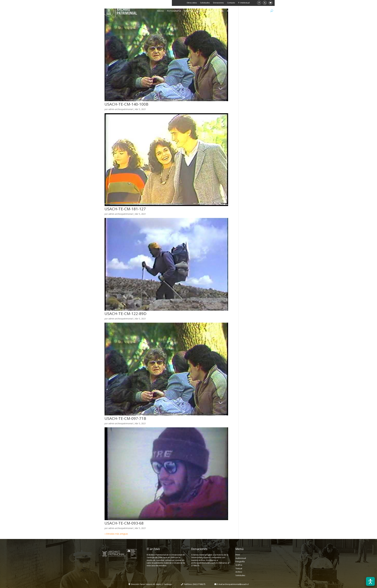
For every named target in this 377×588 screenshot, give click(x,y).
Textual (219, 11)
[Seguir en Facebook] (259, 3)
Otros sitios (192, 3)
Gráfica (188, 11)
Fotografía (174, 11)
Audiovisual (203, 11)
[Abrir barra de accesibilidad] (370, 581)
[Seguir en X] (265, 3)
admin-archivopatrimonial (120, 109)
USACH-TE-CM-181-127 (125, 208)
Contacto (231, 3)
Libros (247, 11)
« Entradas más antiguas (116, 533)
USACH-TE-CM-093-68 (124, 523)
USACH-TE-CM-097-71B (125, 418)
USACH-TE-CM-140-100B (126, 104)
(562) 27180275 (199, 584)
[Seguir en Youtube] (270, 3)
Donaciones (218, 3)
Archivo (232, 11)
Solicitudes (205, 3)
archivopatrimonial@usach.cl (236, 584)
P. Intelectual (244, 3)
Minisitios (260, 11)
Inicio (160, 11)
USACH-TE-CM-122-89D (126, 313)
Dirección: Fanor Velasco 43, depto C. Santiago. (151, 584)
